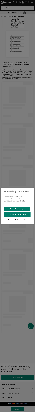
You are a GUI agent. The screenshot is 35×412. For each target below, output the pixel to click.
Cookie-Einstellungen (17, 209)
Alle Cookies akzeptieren (17, 214)
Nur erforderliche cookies (17, 220)
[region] (17, 206)
